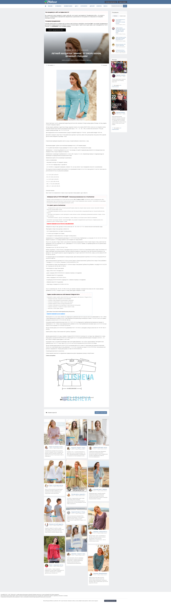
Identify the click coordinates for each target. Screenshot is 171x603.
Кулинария (58, 6)
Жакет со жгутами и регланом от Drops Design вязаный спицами (56, 485)
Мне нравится (51, 65)
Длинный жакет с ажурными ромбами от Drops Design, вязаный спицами (100, 489)
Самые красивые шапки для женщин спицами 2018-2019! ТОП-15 (121, 38)
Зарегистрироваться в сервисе (56, 314)
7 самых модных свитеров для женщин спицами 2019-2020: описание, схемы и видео (120, 30)
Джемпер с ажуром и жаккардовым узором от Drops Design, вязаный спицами (78, 553)
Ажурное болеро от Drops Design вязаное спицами (78, 512)
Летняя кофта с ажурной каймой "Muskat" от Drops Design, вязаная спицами (78, 494)
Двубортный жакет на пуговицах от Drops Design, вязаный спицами (100, 447)
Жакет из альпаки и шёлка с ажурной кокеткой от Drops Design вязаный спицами (56, 446)
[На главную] (50, 2)
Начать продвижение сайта (55, 30)
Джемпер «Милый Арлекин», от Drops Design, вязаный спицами (100, 573)
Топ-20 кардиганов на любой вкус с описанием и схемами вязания (120, 21)
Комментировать (115, 86)
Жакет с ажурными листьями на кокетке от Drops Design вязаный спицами (56, 565)
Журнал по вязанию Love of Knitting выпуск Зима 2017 (121, 75)
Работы (105, 6)
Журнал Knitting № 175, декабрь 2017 (121, 112)
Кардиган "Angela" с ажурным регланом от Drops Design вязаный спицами (78, 447)
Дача (76, 6)
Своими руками (68, 6)
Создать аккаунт (122, 2)
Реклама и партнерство (111, 2)
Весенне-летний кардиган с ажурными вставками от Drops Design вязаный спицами (56, 524)
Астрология (84, 6)
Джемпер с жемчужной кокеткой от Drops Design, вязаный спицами (100, 531)
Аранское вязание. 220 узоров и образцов (120, 45)
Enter (125, 5)
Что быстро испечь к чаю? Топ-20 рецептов (120, 50)
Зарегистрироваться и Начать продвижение (60, 223)
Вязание (50, 6)
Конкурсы (99, 6)
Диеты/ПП (92, 6)
